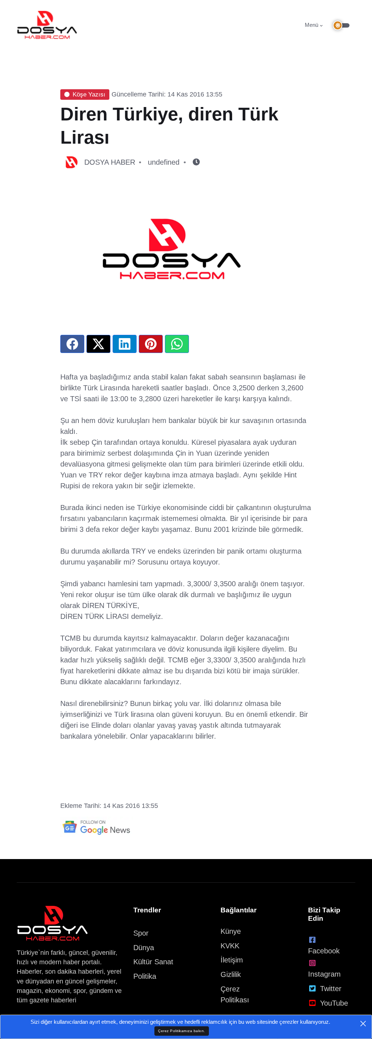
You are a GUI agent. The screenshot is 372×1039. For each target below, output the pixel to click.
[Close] (363, 1023)
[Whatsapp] (177, 344)
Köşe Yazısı (89, 94)
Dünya (143, 948)
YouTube (334, 1003)
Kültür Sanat (153, 962)
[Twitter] (98, 344)
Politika (144, 976)
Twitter (330, 989)
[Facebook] (72, 344)
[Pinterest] (151, 344)
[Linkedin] (125, 344)
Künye (231, 931)
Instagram (324, 974)
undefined (163, 162)
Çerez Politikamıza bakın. (181, 1031)
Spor (141, 933)
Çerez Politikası (235, 994)
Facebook (324, 951)
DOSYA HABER (109, 162)
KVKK (230, 946)
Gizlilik (231, 974)
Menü (311, 25)
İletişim (232, 960)
